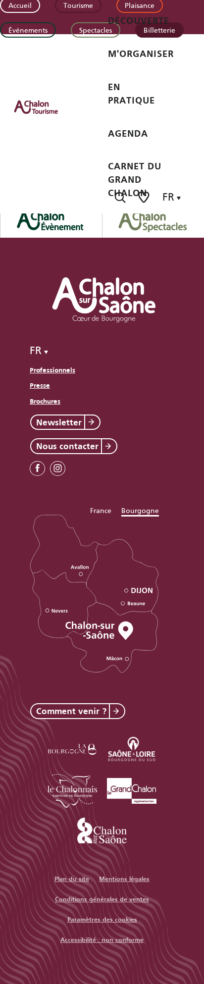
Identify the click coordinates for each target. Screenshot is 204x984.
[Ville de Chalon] (102, 829)
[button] (120, 197)
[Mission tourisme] (131, 747)
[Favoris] (145, 197)
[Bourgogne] (72, 747)
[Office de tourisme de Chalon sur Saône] (45, 107)
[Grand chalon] (131, 789)
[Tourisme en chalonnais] (72, 789)
